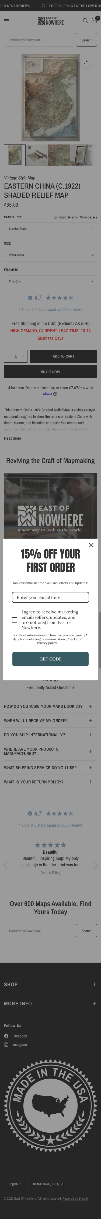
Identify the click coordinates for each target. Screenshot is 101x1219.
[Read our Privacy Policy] (86, 636)
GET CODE (51, 659)
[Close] (91, 545)
